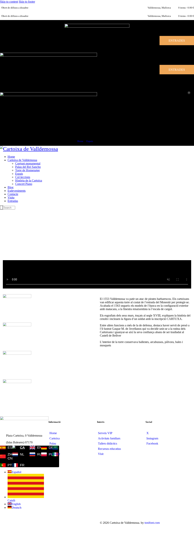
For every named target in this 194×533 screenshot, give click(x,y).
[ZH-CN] (4, 456)
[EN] (33, 448)
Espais (89, 141)
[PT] (4, 465)
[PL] (44, 454)
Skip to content (9, 1)
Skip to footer (27, 1)
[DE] (44, 448)
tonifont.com (152, 522)
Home (80, 141)
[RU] (33, 454)
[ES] (4, 448)
